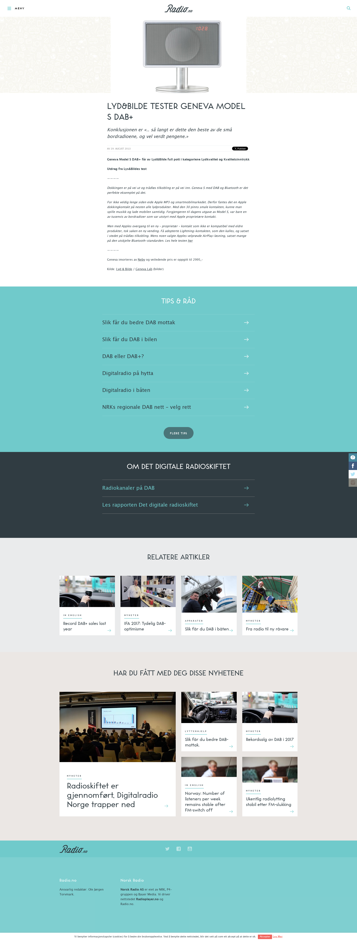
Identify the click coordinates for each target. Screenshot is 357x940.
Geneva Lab (144, 269)
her (190, 240)
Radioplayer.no (147, 899)
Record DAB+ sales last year (84, 626)
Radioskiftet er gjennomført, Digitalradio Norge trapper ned (112, 795)
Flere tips (178, 433)
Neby (141, 259)
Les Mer (278, 936)
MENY (20, 8)
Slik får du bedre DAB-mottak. (206, 742)
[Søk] (348, 8)
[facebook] (178, 849)
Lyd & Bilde (124, 269)
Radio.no (178, 8)
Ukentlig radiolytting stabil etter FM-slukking (268, 801)
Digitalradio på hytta (127, 373)
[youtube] (189, 849)
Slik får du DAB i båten (207, 628)
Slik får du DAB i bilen (129, 339)
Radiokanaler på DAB (128, 488)
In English (72, 615)
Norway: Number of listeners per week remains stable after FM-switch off (205, 801)
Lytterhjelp (196, 731)
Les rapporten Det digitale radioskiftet (150, 505)
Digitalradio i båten (126, 390)
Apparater (194, 621)
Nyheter (131, 615)
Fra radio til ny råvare (267, 628)
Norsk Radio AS (132, 889)
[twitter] (167, 849)
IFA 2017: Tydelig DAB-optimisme (145, 626)
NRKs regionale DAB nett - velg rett (146, 407)
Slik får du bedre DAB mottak (138, 322)
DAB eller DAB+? (123, 356)
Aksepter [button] (265, 937)
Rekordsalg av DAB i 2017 (270, 739)
